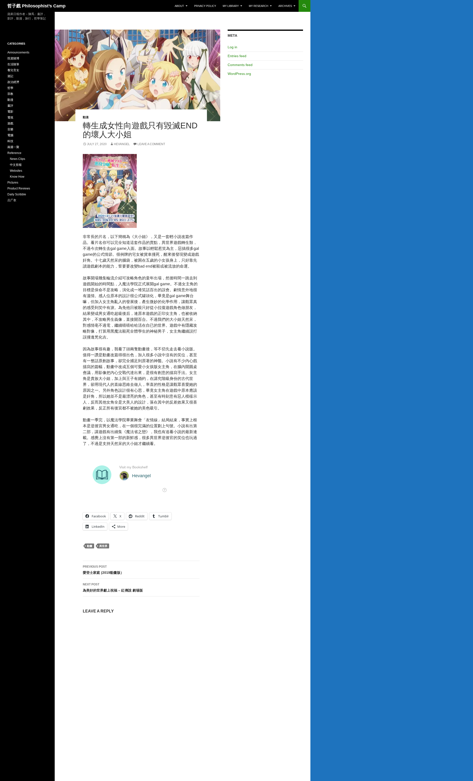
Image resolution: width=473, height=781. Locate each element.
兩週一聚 (13, 147)
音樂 (10, 129)
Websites (16, 170)
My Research (258, 5)
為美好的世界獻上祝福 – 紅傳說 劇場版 (113, 587)
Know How (17, 176)
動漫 (86, 117)
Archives (285, 5)
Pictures (12, 182)
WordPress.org (239, 74)
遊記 (10, 76)
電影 (10, 111)
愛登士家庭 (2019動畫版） (103, 570)
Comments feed (240, 65)
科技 (10, 141)
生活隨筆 (13, 64)
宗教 (10, 94)
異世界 (103, 545)
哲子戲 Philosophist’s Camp (36, 5)
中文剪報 (16, 165)
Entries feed (237, 56)
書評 (10, 105)
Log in (232, 47)
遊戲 (10, 123)
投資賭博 (13, 58)
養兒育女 (13, 70)
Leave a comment (151, 144)
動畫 (89, 545)
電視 (10, 117)
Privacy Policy (205, 5)
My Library (231, 5)
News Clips (17, 159)
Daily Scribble (16, 194)
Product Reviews (18, 188)
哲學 (10, 88)
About (179, 5)
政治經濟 (13, 82)
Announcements (18, 52)
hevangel (122, 144)
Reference (14, 153)
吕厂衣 (11, 200)
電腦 (10, 135)
